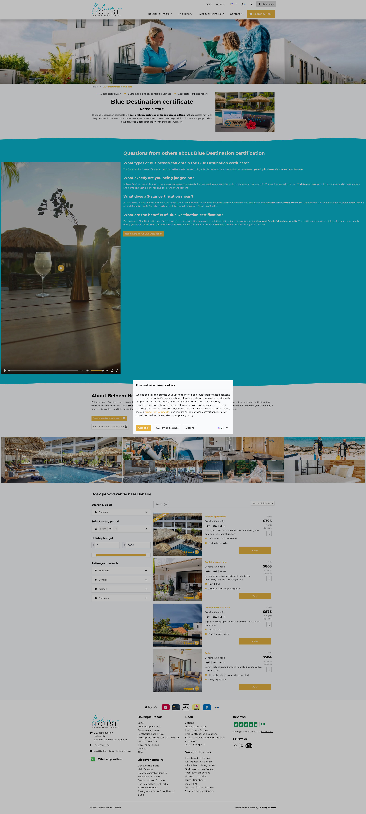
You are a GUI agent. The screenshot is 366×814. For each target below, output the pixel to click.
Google (165, 412)
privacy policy (152, 412)
